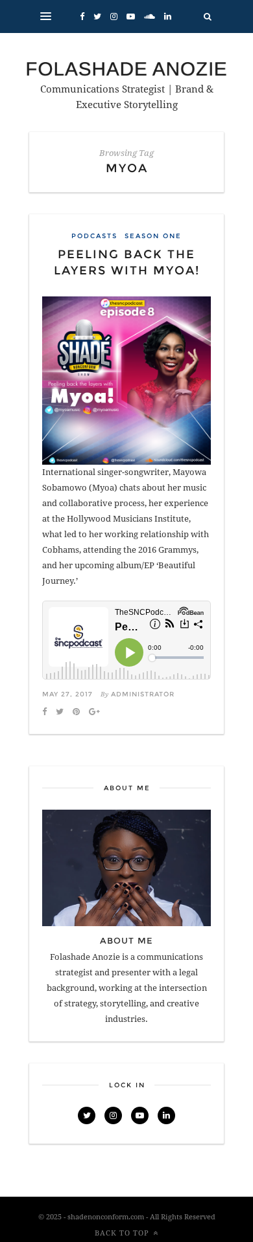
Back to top (122, 1233)
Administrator (143, 694)
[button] (45, 16)
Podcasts (94, 236)
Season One (153, 236)
